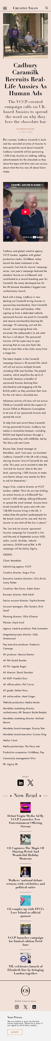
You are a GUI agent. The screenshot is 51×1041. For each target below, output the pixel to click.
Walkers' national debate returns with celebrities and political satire (25, 884)
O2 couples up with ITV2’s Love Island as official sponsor (25, 913)
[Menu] (5, 8)
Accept (15, 1032)
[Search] (46, 8)
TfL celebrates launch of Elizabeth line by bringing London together (25, 970)
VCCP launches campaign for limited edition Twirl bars (25, 942)
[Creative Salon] (25, 8)
